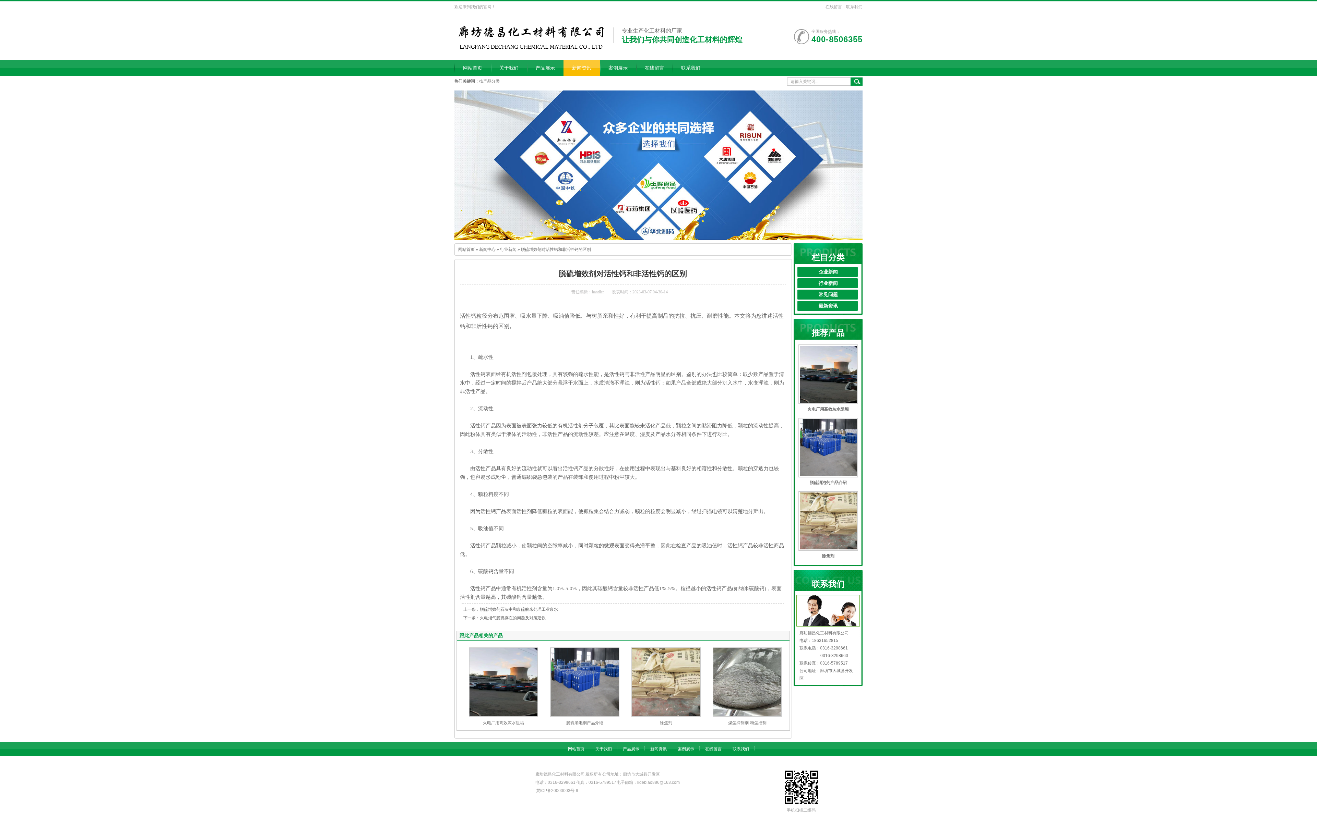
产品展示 (545, 68)
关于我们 (509, 68)
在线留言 (834, 6)
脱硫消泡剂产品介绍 (584, 722)
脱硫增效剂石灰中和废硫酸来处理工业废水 (519, 609)
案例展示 (618, 68)
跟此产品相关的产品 (481, 635)
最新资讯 (828, 305)
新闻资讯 (581, 68)
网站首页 (472, 68)
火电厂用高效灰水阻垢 (503, 722)
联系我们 (854, 6)
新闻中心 (487, 249)
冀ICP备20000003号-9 (557, 790)
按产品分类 (489, 81)
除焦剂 (666, 722)
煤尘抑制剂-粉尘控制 (747, 722)
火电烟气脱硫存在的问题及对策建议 (513, 618)
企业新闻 (828, 272)
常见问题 (828, 294)
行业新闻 (508, 249)
